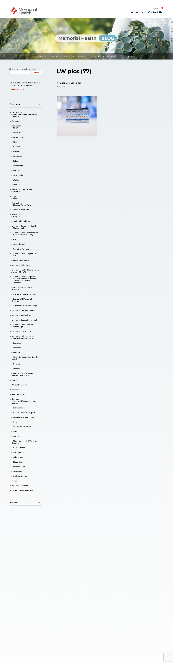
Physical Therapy (19, 385)
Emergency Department (22, 189)
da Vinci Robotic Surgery (24, 412)
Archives (13, 502)
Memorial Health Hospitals (23, 276)
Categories (14, 104)
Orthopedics (18, 452)
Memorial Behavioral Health (24, 226)
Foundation (17, 203)
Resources (17, 156)
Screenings (18, 165)
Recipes (16, 368)
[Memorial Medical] (23, 10)
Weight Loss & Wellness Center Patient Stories (23, 374)
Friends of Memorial (20, 209)
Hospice (16, 216)
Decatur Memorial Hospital (25, 278)
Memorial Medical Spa (21, 315)
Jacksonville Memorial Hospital (22, 288)
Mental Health (19, 228)
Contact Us (155, 12)
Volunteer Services (20, 485)
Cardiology (18, 326)
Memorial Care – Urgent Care (25, 253)
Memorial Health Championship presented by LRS (25, 271)
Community (16, 126)
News (14, 380)
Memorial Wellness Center (23, 336)
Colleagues (16, 121)
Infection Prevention (22, 426)
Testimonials (18, 175)
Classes (16, 198)
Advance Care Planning (23, 234)
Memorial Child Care (21, 265)
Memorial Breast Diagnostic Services (24, 115)
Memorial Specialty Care (22, 324)
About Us (137, 12)
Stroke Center (19, 466)
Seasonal (16, 389)
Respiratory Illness (21, 260)
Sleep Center (18, 462)
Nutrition (17, 364)
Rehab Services (19, 457)
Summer (16, 170)
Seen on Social (18, 394)
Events (14, 196)
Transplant (18, 471)
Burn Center (18, 408)
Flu (14, 239)
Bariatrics (17, 343)
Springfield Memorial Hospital (22, 300)
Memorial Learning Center (23, 310)
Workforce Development (22, 490)
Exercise (16, 352)
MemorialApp (19, 244)
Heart (15, 422)
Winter (16, 180)
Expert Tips (18, 137)
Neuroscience (19, 447)
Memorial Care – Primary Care (25, 232)
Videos (15, 481)
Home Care (16, 214)
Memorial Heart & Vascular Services (24, 442)
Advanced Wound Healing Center (24, 402)
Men (15, 142)
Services (15, 399)
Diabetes (17, 347)
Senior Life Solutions (22, 221)
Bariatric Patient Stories (23, 338)
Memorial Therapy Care (22, 331)
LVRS (15, 431)
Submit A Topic (16, 89)
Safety (16, 161)
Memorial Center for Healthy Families (25, 358)
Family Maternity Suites (23, 417)
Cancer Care (17, 112)
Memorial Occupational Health (25, 320)
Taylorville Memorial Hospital (26, 305)
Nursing (16, 147)
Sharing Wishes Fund (22, 205)
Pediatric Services (21, 249)
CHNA (15, 128)
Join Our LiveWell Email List (23, 69)
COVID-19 (17, 132)
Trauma (16, 191)
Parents (16, 151)
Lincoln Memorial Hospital (24, 294)
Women (16, 184)
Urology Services (20, 476)
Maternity (17, 436)
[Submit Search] (162, 7)
